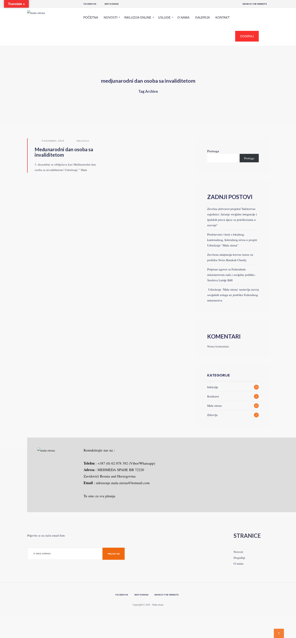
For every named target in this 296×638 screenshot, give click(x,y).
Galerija (202, 17)
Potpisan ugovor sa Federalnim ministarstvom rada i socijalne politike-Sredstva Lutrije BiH (231, 274)
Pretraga (213, 151)
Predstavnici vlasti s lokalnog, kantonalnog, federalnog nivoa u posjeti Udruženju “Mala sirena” (232, 239)
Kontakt (222, 17)
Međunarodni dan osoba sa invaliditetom (64, 152)
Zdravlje (212, 415)
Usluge (164, 17)
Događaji (239, 558)
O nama (183, 17)
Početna (90, 17)
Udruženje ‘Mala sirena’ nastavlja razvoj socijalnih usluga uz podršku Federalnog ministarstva (233, 294)
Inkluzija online (137, 17)
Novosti (110, 17)
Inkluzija (83, 140)
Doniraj (247, 36)
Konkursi (213, 396)
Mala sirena (214, 405)
